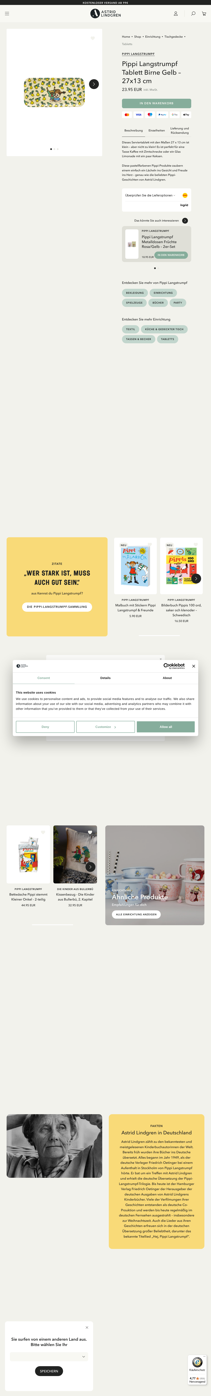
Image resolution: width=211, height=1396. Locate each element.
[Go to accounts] (177, 13)
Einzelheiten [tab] (157, 130)
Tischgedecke (173, 36)
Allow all (166, 727)
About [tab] (167, 678)
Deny (45, 727)
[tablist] (156, 131)
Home (126, 36)
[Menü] (204, 1357)
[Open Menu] (7, 14)
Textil (130, 329)
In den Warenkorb (157, 103)
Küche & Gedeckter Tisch (164, 329)
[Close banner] (193, 666)
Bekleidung (135, 292)
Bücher (158, 302)
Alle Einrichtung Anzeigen (136, 914)
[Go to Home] (105, 13)
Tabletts (127, 44)
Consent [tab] (44, 678)
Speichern (49, 1371)
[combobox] (49, 1356)
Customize (103, 727)
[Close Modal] (161, 659)
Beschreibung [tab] (133, 130)
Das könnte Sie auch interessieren (156, 220)
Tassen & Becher (138, 339)
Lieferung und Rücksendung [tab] (179, 131)
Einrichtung (153, 36)
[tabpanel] (156, 159)
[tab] (51, 149)
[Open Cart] (202, 13)
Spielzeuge (134, 302)
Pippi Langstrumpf (138, 54)
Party (178, 302)
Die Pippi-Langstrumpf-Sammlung (57, 607)
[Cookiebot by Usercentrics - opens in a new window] (167, 666)
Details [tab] (105, 678)
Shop (137, 36)
